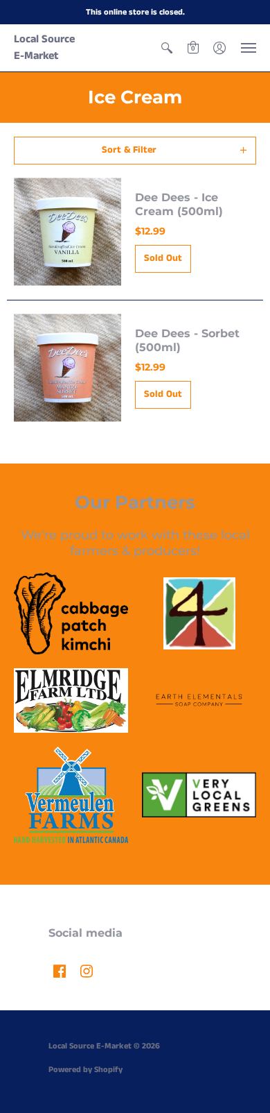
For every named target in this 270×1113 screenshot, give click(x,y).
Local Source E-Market (44, 47)
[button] (167, 47)
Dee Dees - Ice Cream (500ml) (179, 204)
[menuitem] (167, 47)
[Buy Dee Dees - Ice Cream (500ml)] (67, 232)
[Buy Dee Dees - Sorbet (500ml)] (67, 368)
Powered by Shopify (85, 1070)
